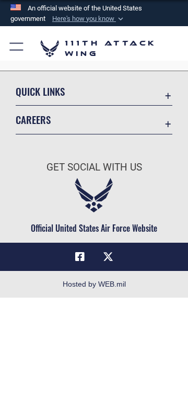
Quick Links (40, 91)
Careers (33, 119)
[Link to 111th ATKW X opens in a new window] (108, 257)
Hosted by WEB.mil (94, 284)
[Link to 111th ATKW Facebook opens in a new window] (80, 257)
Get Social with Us (94, 167)
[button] (88, 19)
